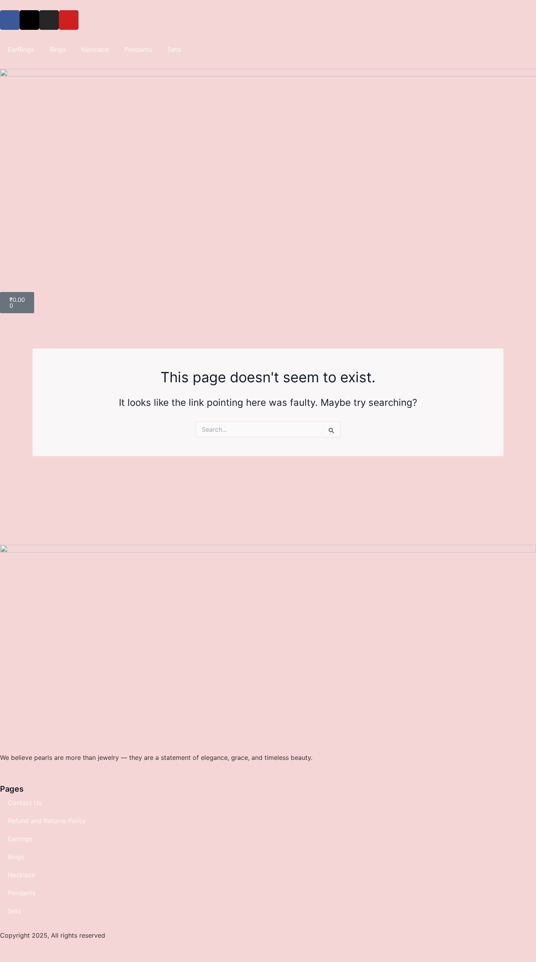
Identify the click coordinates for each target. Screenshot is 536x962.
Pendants (138, 49)
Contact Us (25, 803)
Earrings (20, 839)
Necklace (95, 49)
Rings (57, 49)
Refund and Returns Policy (47, 821)
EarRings (21, 49)
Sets (174, 49)
